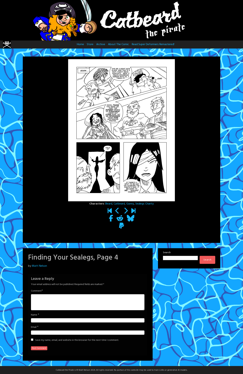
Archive (100, 44)
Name (34, 315)
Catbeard (119, 203)
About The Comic (118, 44)
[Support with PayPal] (121, 226)
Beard (108, 203)
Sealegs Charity (144, 203)
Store (90, 44)
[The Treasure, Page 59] (133, 211)
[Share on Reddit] (120, 219)
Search (167, 252)
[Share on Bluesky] (130, 219)
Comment (36, 291)
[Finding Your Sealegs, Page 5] (126, 211)
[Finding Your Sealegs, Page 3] (117, 211)
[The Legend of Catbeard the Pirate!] (110, 211)
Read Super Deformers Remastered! (153, 44)
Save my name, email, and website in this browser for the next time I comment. (77, 340)
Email (33, 327)
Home (80, 44)
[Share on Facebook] (111, 219)
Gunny (130, 203)
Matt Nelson (39, 266)
